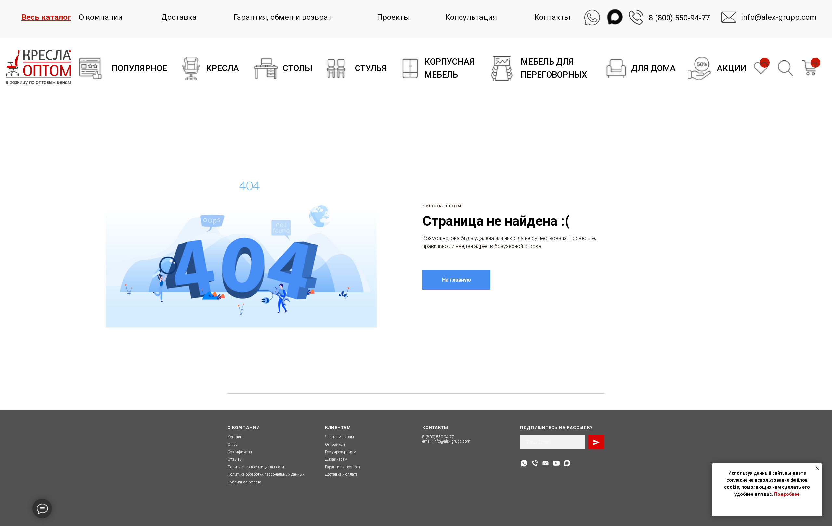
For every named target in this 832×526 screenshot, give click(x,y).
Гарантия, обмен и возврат (282, 17)
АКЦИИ (731, 68)
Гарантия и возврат (342, 467)
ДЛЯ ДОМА (653, 68)
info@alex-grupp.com (452, 441)
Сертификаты (240, 452)
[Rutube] (556, 463)
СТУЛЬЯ (371, 68)
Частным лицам (339, 437)
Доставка (179, 17)
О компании (101, 17)
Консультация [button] (471, 17)
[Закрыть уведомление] (817, 468)
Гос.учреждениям (340, 452)
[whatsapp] (524, 463)
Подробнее (787, 494)
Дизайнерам (336, 459)
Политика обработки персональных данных (266, 474)
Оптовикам (335, 444)
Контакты (552, 17)
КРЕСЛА (222, 68)
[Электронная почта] (545, 463)
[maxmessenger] (567, 463)
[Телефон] (535, 463)
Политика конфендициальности (256, 467)
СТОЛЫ (297, 68)
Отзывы (235, 459)
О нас (233, 444)
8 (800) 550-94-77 (679, 17)
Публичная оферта (244, 482)
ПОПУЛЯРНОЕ (139, 68)
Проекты (393, 17)
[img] (90, 68)
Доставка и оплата (341, 474)
